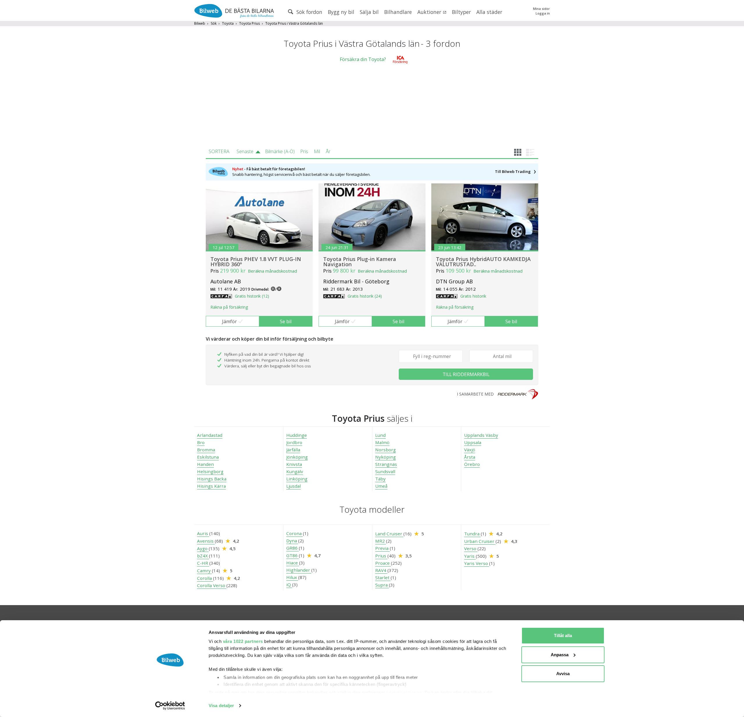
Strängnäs (386, 464)
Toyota (228, 23)
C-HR (203, 563)
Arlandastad (209, 435)
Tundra (472, 534)
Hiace (292, 563)
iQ (289, 584)
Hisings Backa (211, 479)
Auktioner (430, 11)
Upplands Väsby (481, 435)
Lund (380, 435)
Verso (470, 548)
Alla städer (489, 11)
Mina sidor (541, 8)
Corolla (205, 578)
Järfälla (293, 450)
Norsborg (385, 450)
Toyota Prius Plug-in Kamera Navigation (359, 261)
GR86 (292, 548)
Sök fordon (308, 11)
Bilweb (199, 23)
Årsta (469, 457)
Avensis (206, 541)
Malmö (382, 442)
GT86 (292, 555)
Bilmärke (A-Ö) (280, 151)
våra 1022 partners (243, 641)
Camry (204, 570)
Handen (205, 464)
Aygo (203, 548)
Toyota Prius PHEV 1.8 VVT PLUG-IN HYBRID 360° (255, 261)
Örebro (472, 464)
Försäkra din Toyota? (363, 59)
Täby (380, 479)
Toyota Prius (249, 23)
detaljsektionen (405, 692)
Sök (214, 23)
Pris (304, 151)
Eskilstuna (208, 457)
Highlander (298, 570)
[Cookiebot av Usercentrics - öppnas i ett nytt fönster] (170, 705)
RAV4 (381, 570)
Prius (381, 556)
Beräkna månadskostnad (272, 271)
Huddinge (296, 435)
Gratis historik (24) (365, 296)
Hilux (292, 577)
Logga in (543, 13)
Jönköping (297, 457)
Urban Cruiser (480, 541)
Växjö (469, 450)
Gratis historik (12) (252, 296)
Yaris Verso (476, 563)
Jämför (229, 321)
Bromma (206, 450)
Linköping (296, 479)
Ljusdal (293, 486)
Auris (203, 533)
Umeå (381, 486)
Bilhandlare (398, 11)
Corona (294, 533)
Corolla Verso (211, 585)
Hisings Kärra (211, 486)
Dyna (292, 540)
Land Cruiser (389, 534)
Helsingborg (210, 471)
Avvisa (563, 673)
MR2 (380, 541)
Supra (382, 585)
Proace (383, 563)
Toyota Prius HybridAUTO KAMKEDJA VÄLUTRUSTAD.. (483, 261)
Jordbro (294, 442)
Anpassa (559, 654)
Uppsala (472, 442)
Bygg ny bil (341, 11)
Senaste (245, 151)
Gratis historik (473, 296)
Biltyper (461, 11)
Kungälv (294, 471)
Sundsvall (385, 471)
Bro (201, 442)
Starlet (383, 577)
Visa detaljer (221, 705)
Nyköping (385, 457)
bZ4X (203, 556)
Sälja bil (369, 11)
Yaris (470, 556)
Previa (382, 548)
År (328, 151)
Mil (317, 151)
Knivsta (294, 464)
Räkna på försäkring (229, 307)
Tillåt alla (563, 635)
